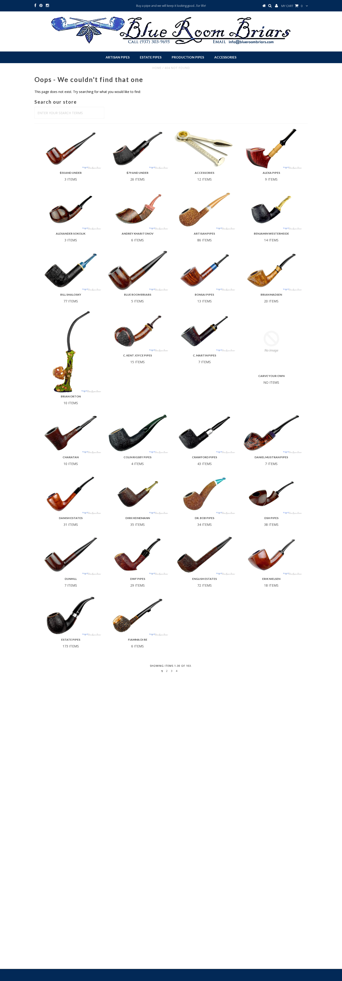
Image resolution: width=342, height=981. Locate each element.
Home (156, 68)
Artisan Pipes (118, 57)
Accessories (225, 57)
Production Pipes (188, 57)
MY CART (291, 6)
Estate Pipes (150, 57)
